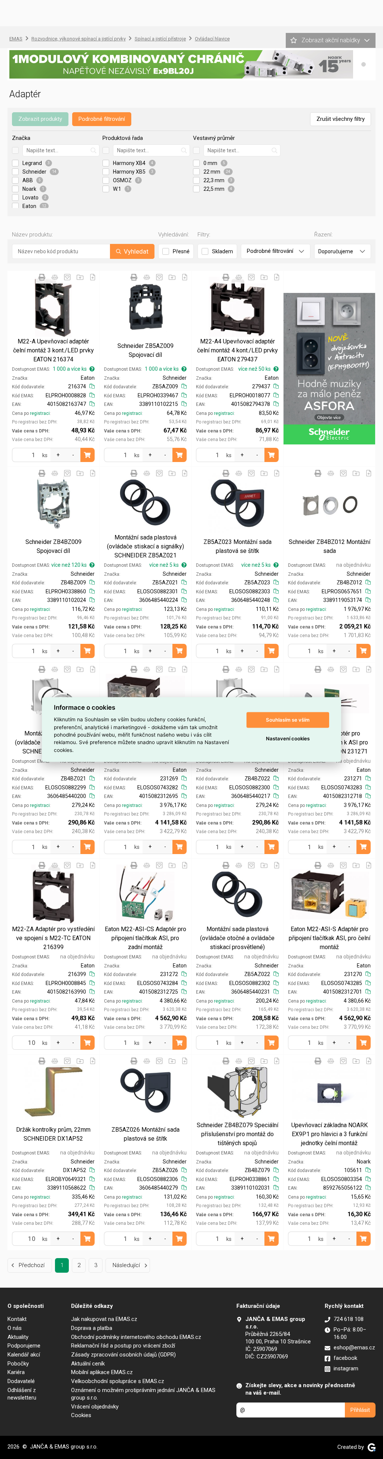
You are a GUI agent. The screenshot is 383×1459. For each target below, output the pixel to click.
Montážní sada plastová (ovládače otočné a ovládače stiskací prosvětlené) (237, 938)
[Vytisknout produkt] (42, 277)
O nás (14, 1328)
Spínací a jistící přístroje (160, 39)
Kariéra (16, 1372)
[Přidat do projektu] (80, 277)
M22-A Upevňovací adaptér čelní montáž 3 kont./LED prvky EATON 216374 (53, 350)
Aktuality (17, 1337)
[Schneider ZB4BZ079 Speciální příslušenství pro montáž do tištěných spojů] (237, 1090)
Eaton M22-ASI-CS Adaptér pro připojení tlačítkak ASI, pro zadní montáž (145, 938)
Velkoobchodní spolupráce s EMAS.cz (117, 1381)
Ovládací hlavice (212, 39)
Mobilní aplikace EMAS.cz (102, 1372)
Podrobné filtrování (102, 119)
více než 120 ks (69, 565)
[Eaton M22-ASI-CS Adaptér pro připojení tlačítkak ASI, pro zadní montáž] (145, 895)
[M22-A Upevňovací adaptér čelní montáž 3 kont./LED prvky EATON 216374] (53, 307)
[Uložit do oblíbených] (67, 277)
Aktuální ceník (88, 1363)
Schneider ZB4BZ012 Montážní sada (329, 546)
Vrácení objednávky (95, 1406)
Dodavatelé (21, 1381)
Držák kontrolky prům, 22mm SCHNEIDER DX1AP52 (53, 1134)
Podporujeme (23, 1345)
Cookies (81, 1415)
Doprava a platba (91, 1328)
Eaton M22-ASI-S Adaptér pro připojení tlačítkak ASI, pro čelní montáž (329, 938)
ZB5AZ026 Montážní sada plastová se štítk (145, 1134)
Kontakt (17, 1319)
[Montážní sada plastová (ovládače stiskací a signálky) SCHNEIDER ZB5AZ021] (145, 503)
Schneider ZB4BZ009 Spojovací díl (53, 546)
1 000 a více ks (70, 369)
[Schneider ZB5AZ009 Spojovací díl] (145, 307)
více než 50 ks (254, 369)
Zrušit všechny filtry (340, 119)
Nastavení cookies (288, 738)
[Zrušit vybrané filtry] (15, 150)
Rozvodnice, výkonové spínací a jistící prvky (78, 39)
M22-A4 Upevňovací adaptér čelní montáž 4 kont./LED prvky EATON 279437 (237, 350)
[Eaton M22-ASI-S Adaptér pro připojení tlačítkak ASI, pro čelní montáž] (329, 895)
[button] (363, 64)
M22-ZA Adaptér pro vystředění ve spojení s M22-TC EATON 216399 (53, 938)
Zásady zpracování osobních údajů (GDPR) (123, 1354)
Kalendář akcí (23, 1354)
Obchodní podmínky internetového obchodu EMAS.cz (136, 1337)
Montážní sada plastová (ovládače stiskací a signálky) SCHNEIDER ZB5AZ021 (145, 546)
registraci (40, 413)
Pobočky (18, 1363)
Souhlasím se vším (288, 720)
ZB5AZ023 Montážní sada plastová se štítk (237, 546)
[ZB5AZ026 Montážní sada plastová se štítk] (145, 1090)
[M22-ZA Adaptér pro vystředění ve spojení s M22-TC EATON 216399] (53, 895)
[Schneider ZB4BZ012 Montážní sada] (329, 503)
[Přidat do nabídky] (92, 277)
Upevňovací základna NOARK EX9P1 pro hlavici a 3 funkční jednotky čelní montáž (329, 1134)
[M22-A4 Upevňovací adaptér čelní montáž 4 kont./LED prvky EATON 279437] (237, 307)
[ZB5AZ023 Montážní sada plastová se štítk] (237, 503)
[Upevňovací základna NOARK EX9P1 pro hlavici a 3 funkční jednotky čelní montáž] (329, 1090)
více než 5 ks (164, 565)
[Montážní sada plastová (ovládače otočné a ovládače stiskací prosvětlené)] (237, 895)
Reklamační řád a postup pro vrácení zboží (123, 1345)
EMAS (15, 39)
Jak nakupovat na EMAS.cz (104, 1319)
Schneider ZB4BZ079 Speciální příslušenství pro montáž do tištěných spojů (237, 1134)
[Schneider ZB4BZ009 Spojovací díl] (53, 503)
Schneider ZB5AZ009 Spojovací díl (145, 350)
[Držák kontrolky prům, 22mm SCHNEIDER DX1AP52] (53, 1090)
